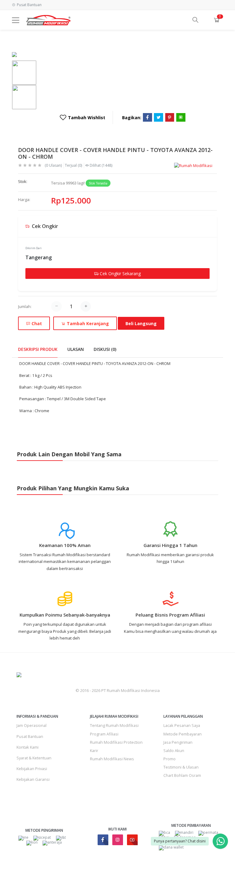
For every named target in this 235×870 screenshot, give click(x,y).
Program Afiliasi (104, 734)
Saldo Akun (173, 750)
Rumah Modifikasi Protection (116, 742)
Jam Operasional (32, 725)
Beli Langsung (141, 323)
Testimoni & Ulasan (181, 767)
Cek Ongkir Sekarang (120, 273)
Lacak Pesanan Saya (181, 725)
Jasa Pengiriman (177, 742)
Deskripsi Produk (38, 349)
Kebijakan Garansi (33, 779)
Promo (169, 759)
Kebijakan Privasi (32, 768)
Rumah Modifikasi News (112, 759)
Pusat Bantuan (30, 736)
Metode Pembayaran (182, 734)
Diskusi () (105, 349)
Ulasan (75, 349)
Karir (94, 750)
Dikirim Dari (33, 248)
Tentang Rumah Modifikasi (114, 725)
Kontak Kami (28, 747)
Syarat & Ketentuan (34, 758)
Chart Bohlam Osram (182, 775)
